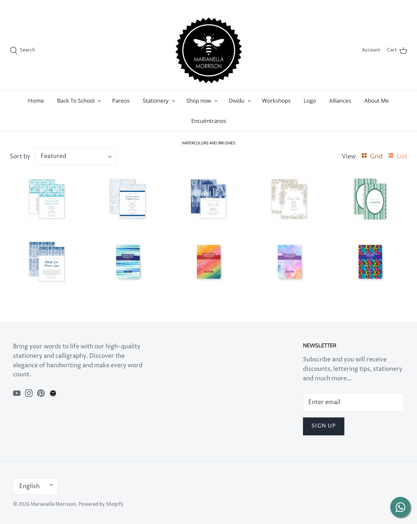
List (402, 157)
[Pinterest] (41, 393)
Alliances (340, 100)
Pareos (121, 100)
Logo (310, 100)
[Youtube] (17, 393)
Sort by (20, 157)
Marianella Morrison (53, 504)
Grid (377, 157)
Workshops (276, 100)
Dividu (236, 100)
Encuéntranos (208, 120)
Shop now (198, 100)
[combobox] (75, 156)
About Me (376, 100)
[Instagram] (29, 393)
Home (36, 100)
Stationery (156, 100)
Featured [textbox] (53, 156)
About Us (368, 5)
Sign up (323, 426)
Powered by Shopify (101, 504)
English (392, 5)
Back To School (75, 100)
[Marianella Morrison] (208, 50)
